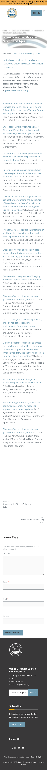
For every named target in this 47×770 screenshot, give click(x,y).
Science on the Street (21, 30)
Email (5, 599)
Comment (7, 553)
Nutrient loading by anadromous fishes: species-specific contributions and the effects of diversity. (22, 173)
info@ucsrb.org (22, 684)
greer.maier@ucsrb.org (16, 90)
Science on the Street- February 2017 (17, 504)
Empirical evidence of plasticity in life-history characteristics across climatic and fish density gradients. (22, 253)
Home (5, 30)
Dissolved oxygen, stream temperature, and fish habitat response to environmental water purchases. (22, 322)
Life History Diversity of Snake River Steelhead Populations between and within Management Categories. (21, 130)
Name (6, 582)
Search (33, 692)
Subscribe (17, 724)
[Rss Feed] (11, 747)
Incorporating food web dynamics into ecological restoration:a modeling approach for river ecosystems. (21, 405)
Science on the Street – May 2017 (31, 520)
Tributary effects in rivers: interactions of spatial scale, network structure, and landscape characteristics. (23, 233)
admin (37, 54)
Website (6, 616)
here (35, 4)
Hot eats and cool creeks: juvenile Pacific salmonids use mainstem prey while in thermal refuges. (23, 156)
